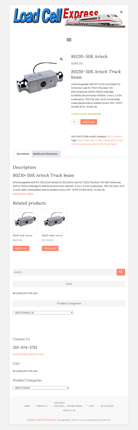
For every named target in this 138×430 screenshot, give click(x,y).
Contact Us (69, 410)
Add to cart (89, 122)
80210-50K (84, 140)
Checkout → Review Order (68, 406)
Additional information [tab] (45, 153)
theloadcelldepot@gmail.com (28, 354)
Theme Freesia (78, 420)
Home (27, 406)
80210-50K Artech (100, 140)
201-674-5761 (25, 347)
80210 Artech (115, 136)
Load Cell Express (45, 419)
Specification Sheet (23, 193)
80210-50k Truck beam (104, 144)
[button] (61, 59)
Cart (91, 406)
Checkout (59, 403)
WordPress (105, 420)
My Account (107, 406)
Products (42, 406)
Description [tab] (23, 153)
